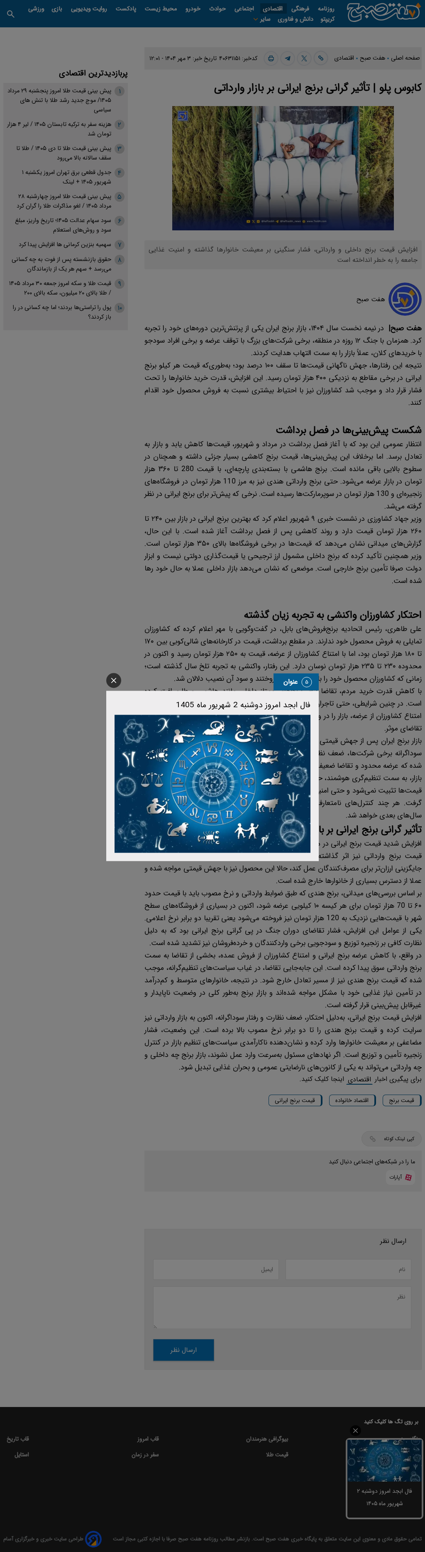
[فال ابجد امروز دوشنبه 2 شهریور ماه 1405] (212, 784)
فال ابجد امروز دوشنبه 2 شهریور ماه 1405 (243, 705)
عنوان (290, 682)
